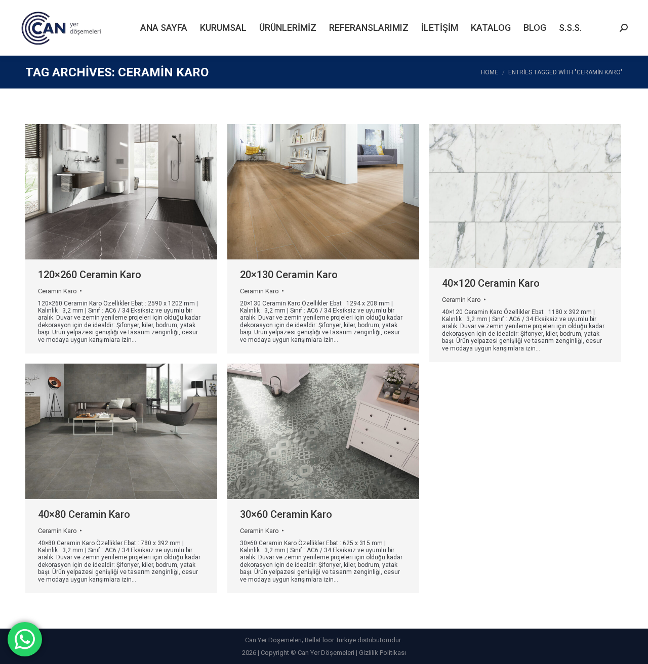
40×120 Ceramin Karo (491, 283)
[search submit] (624, 28)
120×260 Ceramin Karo (89, 275)
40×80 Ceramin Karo (84, 514)
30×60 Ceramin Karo (286, 514)
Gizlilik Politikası (382, 652)
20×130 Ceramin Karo (289, 275)
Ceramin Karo (57, 291)
